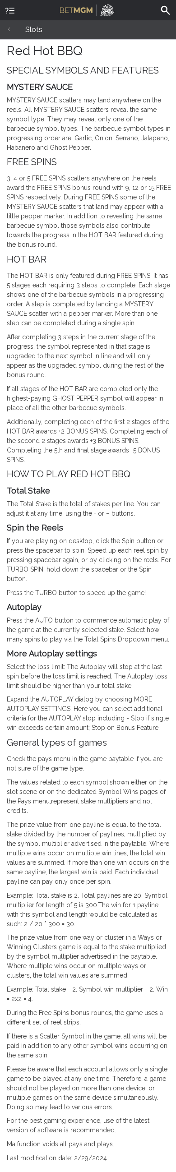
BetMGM (88, 9)
